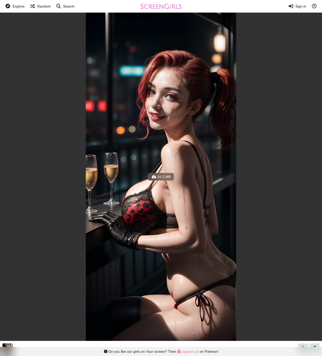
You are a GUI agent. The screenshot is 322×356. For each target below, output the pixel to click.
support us (190, 351)
